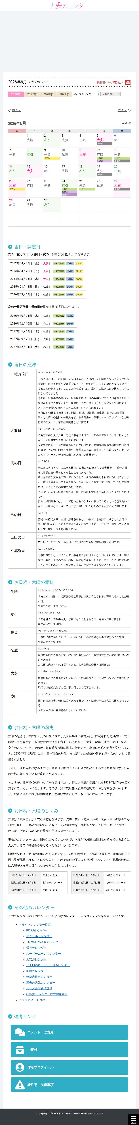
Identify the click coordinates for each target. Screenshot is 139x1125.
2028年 (48, 94)
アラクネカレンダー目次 (35, 924)
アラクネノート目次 (32, 999)
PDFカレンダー (36, 930)
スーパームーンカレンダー (43, 953)
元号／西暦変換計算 (39, 988)
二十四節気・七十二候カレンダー (48, 965)
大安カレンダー (36, 959)
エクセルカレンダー (39, 936)
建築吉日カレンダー (39, 976)
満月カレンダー (36, 947)
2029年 (64, 94)
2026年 (16, 94)
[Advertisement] (69, 41)
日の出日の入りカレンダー (43, 942)
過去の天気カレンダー (40, 982)
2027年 (32, 94)
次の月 (122, 110)
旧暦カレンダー (36, 971)
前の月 (16, 110)
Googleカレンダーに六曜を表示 (47, 994)
